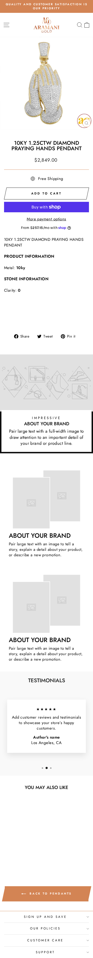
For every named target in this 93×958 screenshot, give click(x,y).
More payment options (46, 219)
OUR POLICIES (45, 928)
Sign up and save (45, 916)
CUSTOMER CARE (45, 940)
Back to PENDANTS (50, 893)
